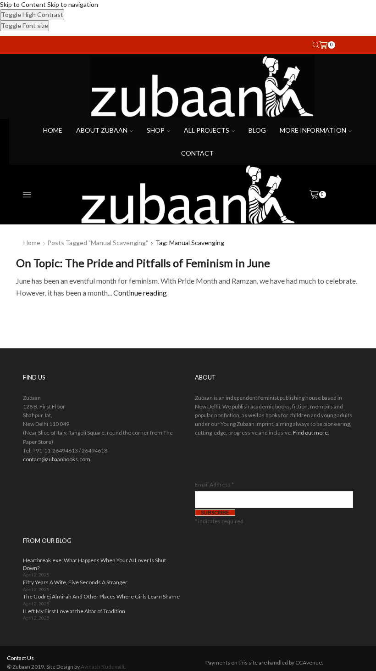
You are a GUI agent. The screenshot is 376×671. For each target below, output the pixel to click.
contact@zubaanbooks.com (56, 459)
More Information (313, 130)
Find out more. (311, 432)
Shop (156, 130)
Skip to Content (23, 4)
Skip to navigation (72, 4)
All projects (206, 130)
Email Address (214, 484)
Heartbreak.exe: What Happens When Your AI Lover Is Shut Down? (94, 564)
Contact (197, 153)
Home (52, 130)
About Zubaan (101, 130)
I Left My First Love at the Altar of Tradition (74, 611)
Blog (257, 130)
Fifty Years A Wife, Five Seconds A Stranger (75, 582)
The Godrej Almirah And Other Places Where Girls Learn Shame (101, 596)
